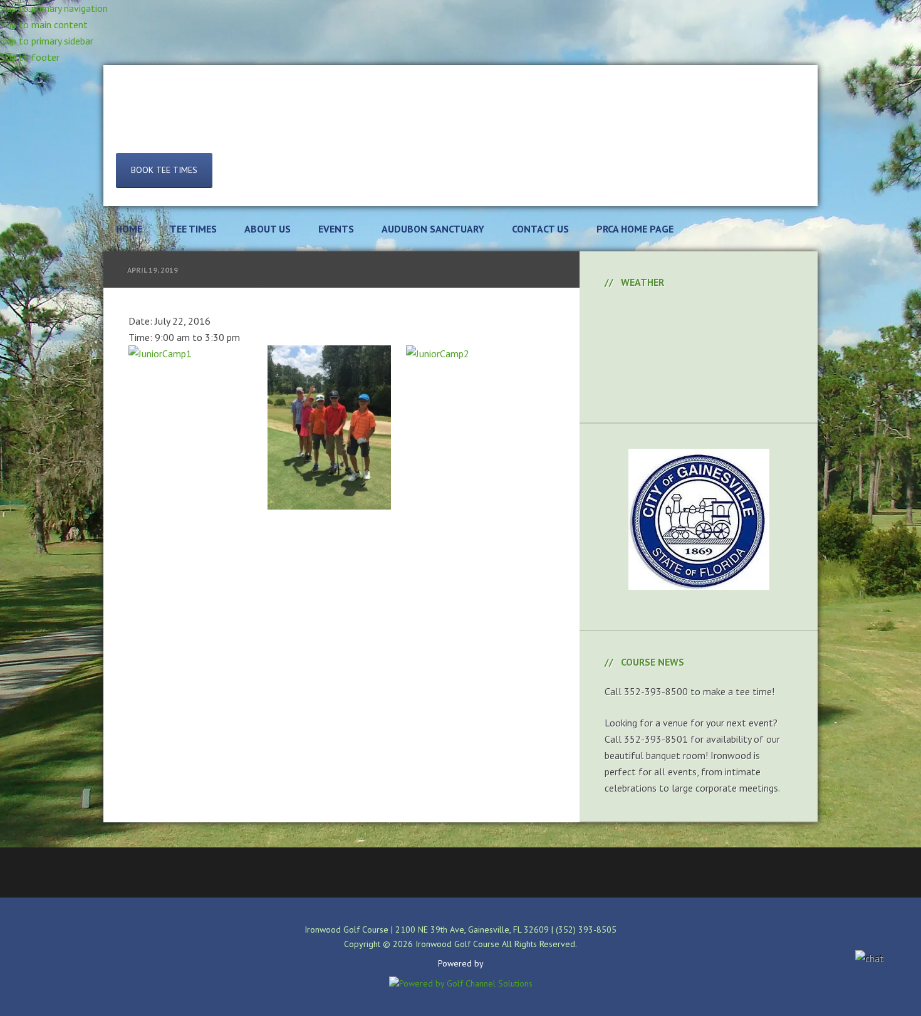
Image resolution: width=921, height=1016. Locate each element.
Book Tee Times (164, 169)
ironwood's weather (699, 391)
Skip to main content (44, 24)
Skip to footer (30, 57)
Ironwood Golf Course (460, 118)
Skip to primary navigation (54, 8)
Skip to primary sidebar (46, 40)
